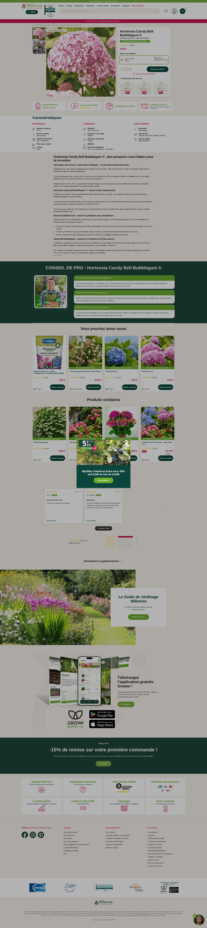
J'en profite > (103, 480)
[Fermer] (127, 444)
